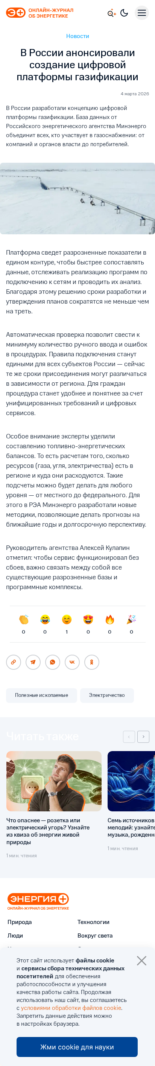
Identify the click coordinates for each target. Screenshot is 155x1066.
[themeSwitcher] (124, 12)
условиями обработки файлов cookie (71, 1008)
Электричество (107, 695)
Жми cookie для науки (77, 1047)
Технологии (93, 922)
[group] (54, 805)
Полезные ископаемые (41, 695)
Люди (15, 936)
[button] (129, 737)
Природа (20, 922)
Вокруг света (95, 936)
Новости (77, 37)
